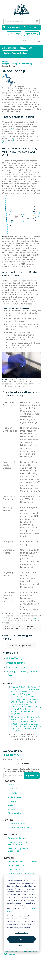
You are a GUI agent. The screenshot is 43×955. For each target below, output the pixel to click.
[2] (14, 140)
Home (5, 61)
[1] (11, 128)
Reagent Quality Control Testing (17, 64)
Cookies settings (21, 933)
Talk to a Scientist (13, 27)
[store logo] (21, 9)
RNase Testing (14, 658)
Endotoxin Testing (16, 667)
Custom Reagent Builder (15, 53)
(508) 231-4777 (33, 27)
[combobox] (21, 22)
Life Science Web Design (14, 951)
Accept (21, 939)
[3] (3, 142)
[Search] (36, 21)
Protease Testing (15, 662)
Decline (21, 945)
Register (25, 40)
